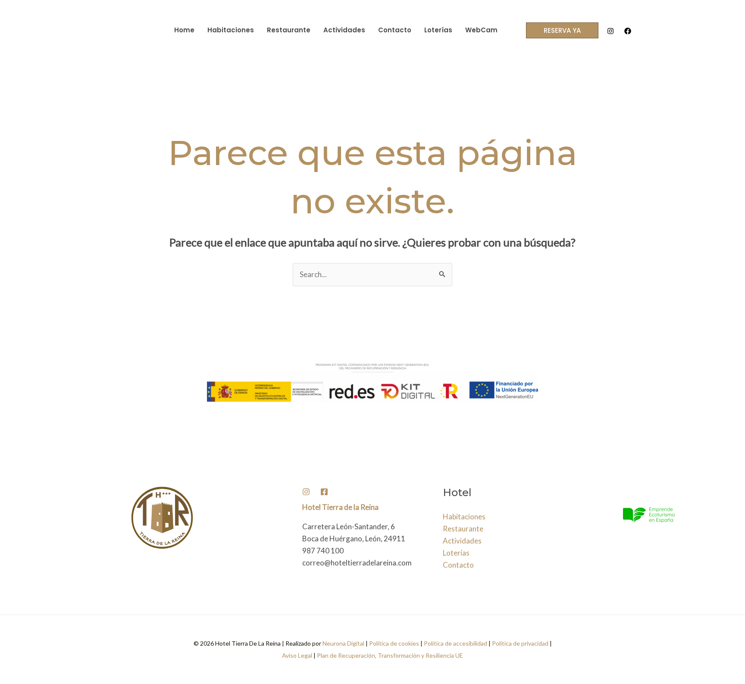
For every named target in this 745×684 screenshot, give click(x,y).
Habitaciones (230, 29)
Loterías (438, 29)
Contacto (394, 29)
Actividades (344, 29)
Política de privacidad (520, 643)
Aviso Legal (297, 655)
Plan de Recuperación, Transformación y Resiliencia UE (390, 655)
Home (184, 29)
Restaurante (288, 29)
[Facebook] (627, 31)
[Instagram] (610, 31)
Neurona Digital (343, 643)
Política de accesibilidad (455, 643)
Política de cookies (394, 643)
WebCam (481, 29)
